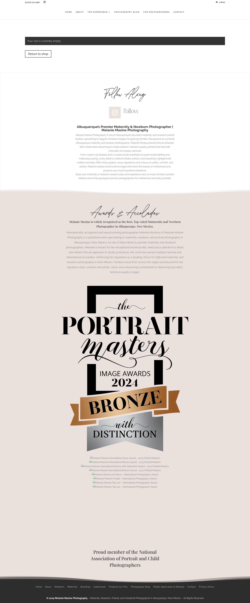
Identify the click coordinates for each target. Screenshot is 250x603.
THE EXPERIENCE (98, 12)
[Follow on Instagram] (115, 112)
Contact (192, 587)
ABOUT (80, 12)
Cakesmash (99, 587)
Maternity (72, 587)
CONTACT (178, 12)
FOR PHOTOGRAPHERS (156, 12)
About (48, 587)
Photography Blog (140, 587)
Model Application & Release (168, 587)
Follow (131, 111)
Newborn (59, 587)
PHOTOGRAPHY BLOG (127, 12)
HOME (68, 12)
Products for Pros (118, 587)
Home (39, 587)
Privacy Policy (206, 587)
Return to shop (38, 54)
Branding (85, 587)
